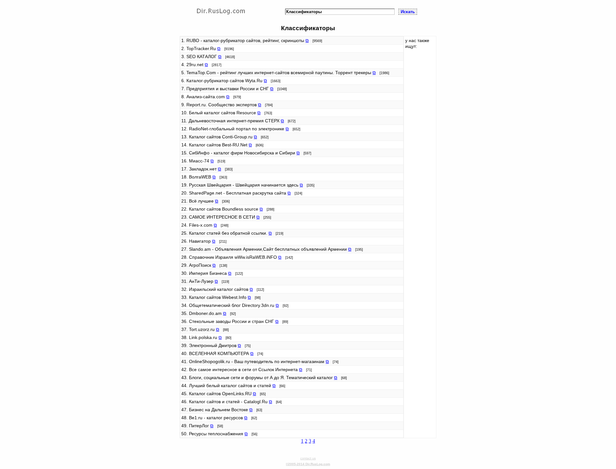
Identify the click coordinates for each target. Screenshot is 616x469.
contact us (308, 458)
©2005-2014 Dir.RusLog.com (308, 464)
